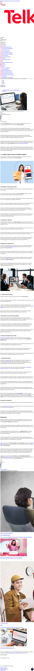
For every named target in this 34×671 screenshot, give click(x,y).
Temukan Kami (17, 0)
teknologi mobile (9, 360)
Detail (3, 83)
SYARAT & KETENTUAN (4, 668)
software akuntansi (8, 257)
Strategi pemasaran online (5, 337)
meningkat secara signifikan (23, 143)
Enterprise (8, 0)
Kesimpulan (4, 91)
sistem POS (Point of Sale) (8, 406)
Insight (1, 0)
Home (3, 81)
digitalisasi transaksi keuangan (12, 246)
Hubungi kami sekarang (8, 457)
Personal (4, 0)
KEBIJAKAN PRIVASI (3, 667)
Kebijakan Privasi (20, 652)
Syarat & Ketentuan (12, 652)
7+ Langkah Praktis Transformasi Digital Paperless (10, 90)
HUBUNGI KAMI (2, 670)
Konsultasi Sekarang (3, 39)
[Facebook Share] (0, 115)
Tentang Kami (12, 0)
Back (3, 80)
